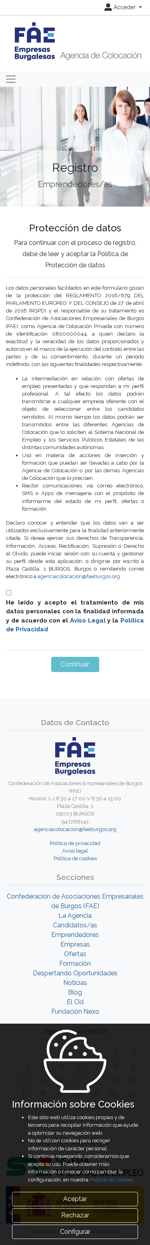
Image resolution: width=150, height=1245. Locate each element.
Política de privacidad (75, 843)
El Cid (75, 1002)
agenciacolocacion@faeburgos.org (79, 576)
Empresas (75, 944)
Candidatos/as (75, 925)
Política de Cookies (111, 1180)
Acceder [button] (124, 7)
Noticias (75, 982)
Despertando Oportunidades (75, 973)
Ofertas (75, 954)
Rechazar (75, 1215)
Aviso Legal (88, 620)
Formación (75, 963)
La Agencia (75, 915)
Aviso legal (75, 851)
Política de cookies (75, 858)
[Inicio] (75, 41)
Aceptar (75, 1199)
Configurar (75, 1231)
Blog (75, 992)
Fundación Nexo (75, 1011)
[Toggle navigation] (11, 79)
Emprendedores (75, 935)
